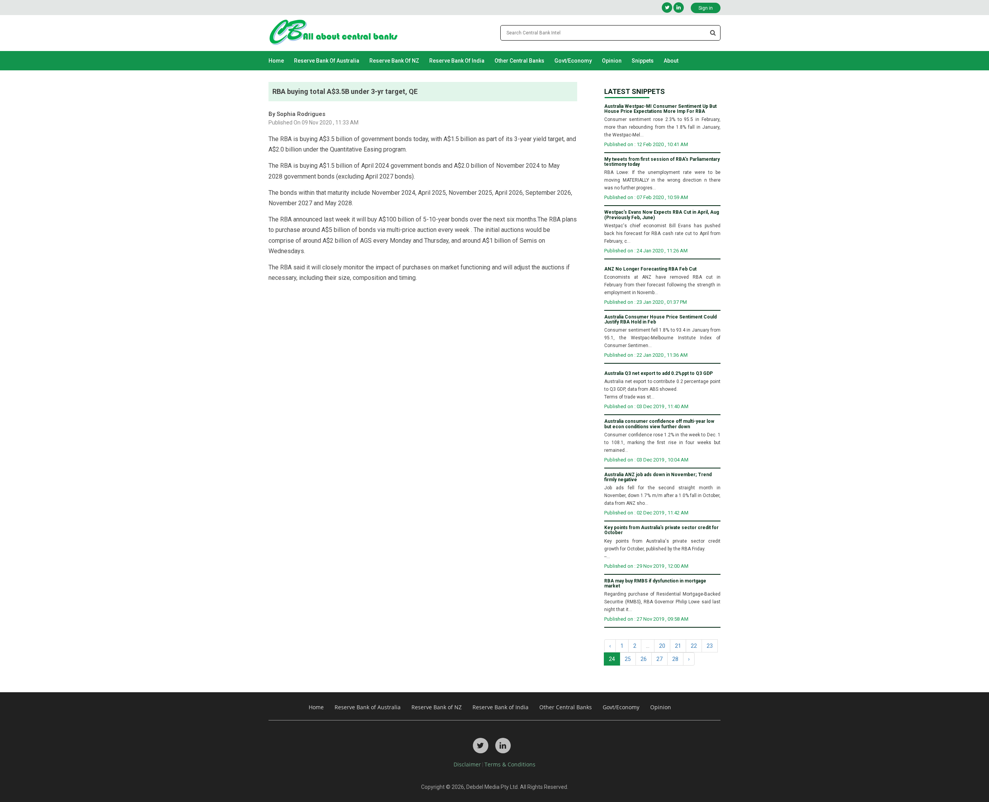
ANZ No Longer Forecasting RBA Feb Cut (650, 269)
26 (644, 659)
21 (678, 646)
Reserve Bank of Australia (326, 61)
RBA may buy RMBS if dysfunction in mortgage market (655, 584)
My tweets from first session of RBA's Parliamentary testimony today (662, 162)
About (671, 61)
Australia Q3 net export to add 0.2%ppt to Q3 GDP (658, 373)
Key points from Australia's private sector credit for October (661, 530)
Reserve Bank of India (456, 61)
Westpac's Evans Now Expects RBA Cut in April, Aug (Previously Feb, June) (661, 215)
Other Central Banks (519, 61)
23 (710, 646)
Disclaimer (467, 764)
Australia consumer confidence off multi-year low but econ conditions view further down (659, 424)
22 (694, 646)
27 (659, 659)
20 (662, 646)
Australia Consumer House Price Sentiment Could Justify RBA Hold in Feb (660, 320)
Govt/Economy (573, 61)
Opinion (612, 61)
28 (675, 659)
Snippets (643, 61)
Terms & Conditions (509, 764)
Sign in (705, 8)
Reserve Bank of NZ (394, 61)
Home (276, 61)
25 (628, 659)
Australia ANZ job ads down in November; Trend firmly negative (658, 477)
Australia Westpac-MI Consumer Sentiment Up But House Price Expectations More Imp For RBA (660, 109)
